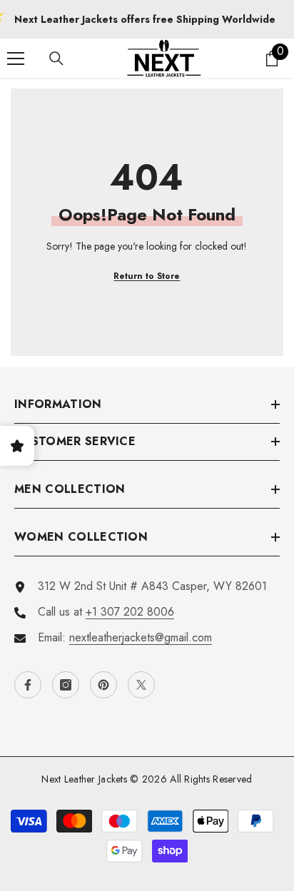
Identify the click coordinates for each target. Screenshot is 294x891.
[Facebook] (27, 684)
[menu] (15, 58)
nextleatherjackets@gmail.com (140, 637)
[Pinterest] (103, 684)
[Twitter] (141, 684)
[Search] (56, 58)
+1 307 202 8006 (130, 612)
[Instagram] (65, 684)
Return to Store (146, 276)
